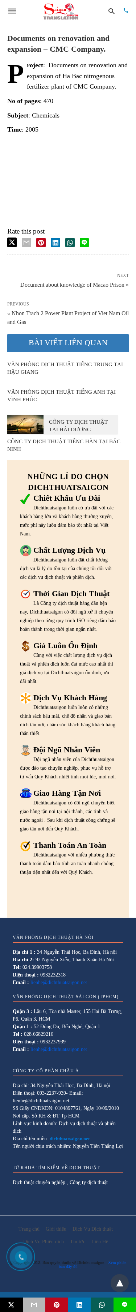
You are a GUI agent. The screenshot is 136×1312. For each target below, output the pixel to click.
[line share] (84, 242)
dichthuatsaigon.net (70, 1138)
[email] (34, 1305)
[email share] (26, 242)
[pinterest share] (41, 242)
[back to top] (120, 1283)
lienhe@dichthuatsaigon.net (58, 982)
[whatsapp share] (70, 242)
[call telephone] (126, 11)
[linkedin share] (55, 242)
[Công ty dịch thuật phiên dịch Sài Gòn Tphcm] (61, 11)
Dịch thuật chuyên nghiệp (39, 1182)
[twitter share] (12, 242)
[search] (111, 11)
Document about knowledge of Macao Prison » (74, 284)
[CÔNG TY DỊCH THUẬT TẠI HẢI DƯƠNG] (25, 424)
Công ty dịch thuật (89, 1182)
